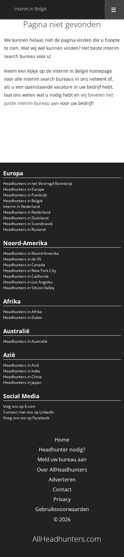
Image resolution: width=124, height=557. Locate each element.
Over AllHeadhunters (62, 469)
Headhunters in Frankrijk (25, 195)
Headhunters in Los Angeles (28, 282)
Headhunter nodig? (62, 449)
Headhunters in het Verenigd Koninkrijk (37, 183)
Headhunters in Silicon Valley (28, 287)
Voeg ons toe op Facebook (26, 418)
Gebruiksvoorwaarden (62, 509)
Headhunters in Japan (22, 382)
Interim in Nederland (21, 206)
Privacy (62, 499)
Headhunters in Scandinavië (28, 223)
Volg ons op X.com (19, 406)
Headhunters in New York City (29, 270)
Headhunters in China (22, 376)
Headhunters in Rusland (24, 229)
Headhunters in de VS (22, 259)
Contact (62, 489)
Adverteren (62, 479)
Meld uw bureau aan (62, 459)
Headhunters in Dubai (22, 317)
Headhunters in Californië (26, 276)
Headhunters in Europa (23, 189)
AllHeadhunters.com (66, 539)
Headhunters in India (21, 371)
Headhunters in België (23, 200)
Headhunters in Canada (24, 265)
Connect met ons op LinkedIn (28, 412)
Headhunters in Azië (21, 365)
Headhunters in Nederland (26, 212)
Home (62, 439)
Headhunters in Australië (25, 341)
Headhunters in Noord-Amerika (31, 253)
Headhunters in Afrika (22, 311)
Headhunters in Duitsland (25, 218)
